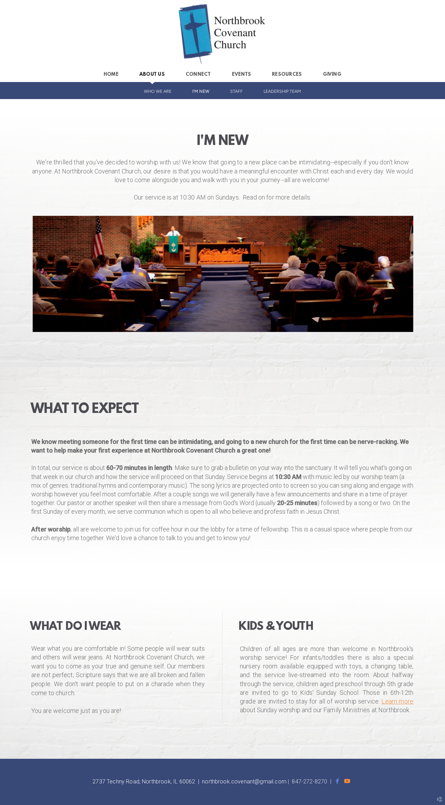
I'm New (200, 91)
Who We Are (157, 91)
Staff (236, 91)
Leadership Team (282, 91)
